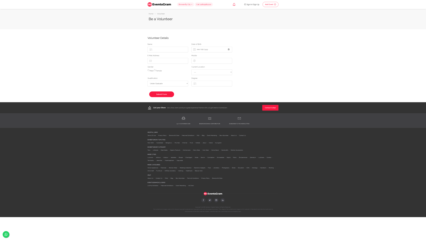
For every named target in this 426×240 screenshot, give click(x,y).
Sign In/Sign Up (252, 4)
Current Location (198, 67)
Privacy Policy (162, 135)
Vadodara (173, 157)
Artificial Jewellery (170, 171)
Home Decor (215, 150)
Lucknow (150, 157)
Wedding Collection (185, 168)
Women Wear (173, 168)
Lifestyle (155, 150)
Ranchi (203, 157)
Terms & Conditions (193, 178)
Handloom (263, 168)
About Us (234, 135)
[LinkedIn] (223, 200)
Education (241, 168)
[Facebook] (203, 200)
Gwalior (269, 157)
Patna (234, 157)
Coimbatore (210, 157)
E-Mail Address (153, 56)
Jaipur (204, 143)
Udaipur (165, 157)
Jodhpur (158, 157)
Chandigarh (188, 157)
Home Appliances (153, 168)
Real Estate (164, 150)
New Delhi (151, 143)
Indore (211, 143)
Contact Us (242, 135)
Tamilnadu (151, 160)
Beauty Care (198, 171)
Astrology (255, 168)
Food (209, 168)
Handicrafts (224, 150)
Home (151, 14)
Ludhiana (261, 157)
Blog (203, 135)
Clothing (180, 171)
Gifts (248, 168)
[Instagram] (216, 200)
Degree (194, 78)
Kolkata (198, 143)
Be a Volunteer (224, 135)
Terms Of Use (152, 135)
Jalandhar (159, 160)
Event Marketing (212, 135)
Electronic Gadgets (199, 168)
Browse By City (184, 4)
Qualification (153, 78)
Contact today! (270, 108)
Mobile (194, 56)
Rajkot (229, 157)
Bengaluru (169, 143)
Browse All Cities (174, 135)
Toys (149, 150)
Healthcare (189, 171)
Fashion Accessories (237, 150)
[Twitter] (210, 200)
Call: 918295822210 (203, 4)
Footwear (163, 168)
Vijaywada (180, 160)
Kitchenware (186, 150)
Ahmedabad (220, 157)
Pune (191, 143)
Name (150, 44)
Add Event (269, 4)
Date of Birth (196, 44)
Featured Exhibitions (188, 135)
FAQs (166, 178)
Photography (225, 168)
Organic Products (175, 150)
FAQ (198, 135)
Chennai (184, 143)
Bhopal (181, 157)
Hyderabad (159, 143)
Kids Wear (206, 150)
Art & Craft (151, 171)
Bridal (233, 168)
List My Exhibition (153, 185)
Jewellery (216, 168)
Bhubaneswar (243, 157)
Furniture (159, 171)
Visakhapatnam (169, 160)
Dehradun (253, 157)
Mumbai (177, 143)
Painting (271, 168)
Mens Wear (196, 150)
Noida (196, 157)
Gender (150, 67)
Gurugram (218, 143)
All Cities (191, 185)
